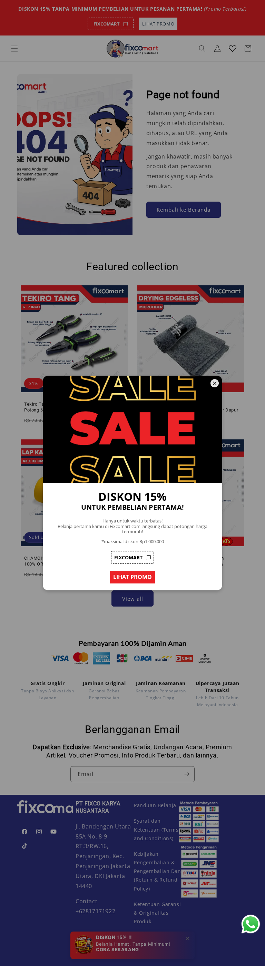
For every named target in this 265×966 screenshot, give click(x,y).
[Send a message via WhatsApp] (251, 924)
